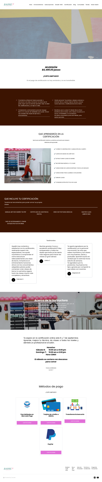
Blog (74, 4)
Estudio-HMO (59, 4)
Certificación (68, 4)
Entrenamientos (38, 4)
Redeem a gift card (67, 468)
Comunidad (80, 4)
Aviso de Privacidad (80, 467)
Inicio (30, 4)
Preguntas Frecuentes (94, 467)
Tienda (87, 4)
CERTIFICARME (51, 423)
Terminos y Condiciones (87, 467)
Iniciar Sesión (94, 4)
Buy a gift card (73, 468)
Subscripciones (49, 4)
